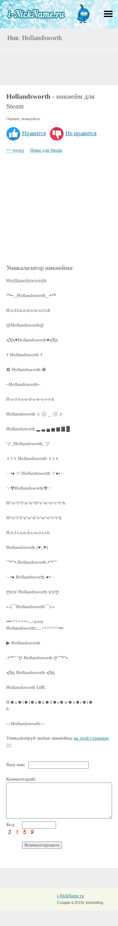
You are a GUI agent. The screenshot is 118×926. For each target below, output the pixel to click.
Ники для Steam (46, 150)
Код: (10, 824)
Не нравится (81, 133)
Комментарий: (21, 779)
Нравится (34, 133)
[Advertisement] (59, 66)
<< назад (15, 150)
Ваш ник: (15, 764)
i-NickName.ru (70, 896)
